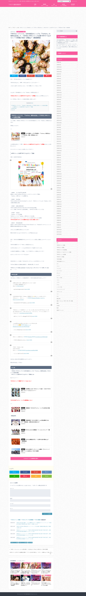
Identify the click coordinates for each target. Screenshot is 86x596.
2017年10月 (59, 234)
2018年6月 (59, 215)
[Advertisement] (43, 16)
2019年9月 (59, 180)
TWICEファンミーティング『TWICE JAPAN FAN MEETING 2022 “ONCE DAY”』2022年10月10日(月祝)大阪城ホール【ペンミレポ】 (33, 531)
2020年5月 (59, 162)
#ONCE (22, 286)
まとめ (13, 109)
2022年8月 (59, 101)
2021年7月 (59, 129)
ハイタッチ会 (59, 287)
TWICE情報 (37, 519)
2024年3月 (59, 62)
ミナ (57, 293)
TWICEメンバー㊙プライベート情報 (64, 252)
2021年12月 (59, 118)
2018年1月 (59, 227)
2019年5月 (59, 190)
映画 (57, 303)
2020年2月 (59, 169)
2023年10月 (59, 71)
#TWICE (18, 286)
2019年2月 (59, 197)
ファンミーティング (61, 289)
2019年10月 (59, 178)
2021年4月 (59, 136)
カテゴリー (73, 5)
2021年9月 (59, 125)
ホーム (35, 5)
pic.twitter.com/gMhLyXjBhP (32, 350)
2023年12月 (59, 67)
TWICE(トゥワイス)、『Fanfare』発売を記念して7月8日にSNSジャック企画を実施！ (29, 105)
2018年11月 (59, 204)
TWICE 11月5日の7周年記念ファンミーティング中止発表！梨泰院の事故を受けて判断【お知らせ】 (33, 527)
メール (12, 503)
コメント (12, 488)
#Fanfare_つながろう (40, 298)
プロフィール (59, 291)
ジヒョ (58, 266)
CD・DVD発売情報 (63, 5)
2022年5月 (59, 108)
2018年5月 (59, 217)
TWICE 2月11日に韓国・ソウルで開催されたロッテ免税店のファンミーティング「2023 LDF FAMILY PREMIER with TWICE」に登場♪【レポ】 (33, 523)
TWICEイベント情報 (15, 519)
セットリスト (59, 270)
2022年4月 (59, 111)
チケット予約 (59, 277)
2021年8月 (59, 127)
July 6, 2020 (27, 289)
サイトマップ (74, 1)
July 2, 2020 (32, 302)
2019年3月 (59, 194)
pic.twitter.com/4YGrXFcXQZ (23, 326)
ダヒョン (58, 273)
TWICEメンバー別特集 (44, 5)
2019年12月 (59, 173)
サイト (11, 508)
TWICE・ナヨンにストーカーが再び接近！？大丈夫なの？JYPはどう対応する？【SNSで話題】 (29, 549)
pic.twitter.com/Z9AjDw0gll (41, 336)
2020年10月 (59, 150)
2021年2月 (59, 141)
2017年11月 (59, 231)
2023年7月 (59, 76)
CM (57, 242)
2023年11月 (59, 69)
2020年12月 (59, 146)
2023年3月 (59, 85)
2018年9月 (59, 208)
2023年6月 (59, 78)
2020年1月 (59, 171)
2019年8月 (59, 183)
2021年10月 (59, 122)
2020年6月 (59, 159)
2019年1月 (59, 199)
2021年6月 (59, 132)
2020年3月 (59, 166)
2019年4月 (59, 192)
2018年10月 (59, 206)
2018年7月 (59, 213)
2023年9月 (59, 73)
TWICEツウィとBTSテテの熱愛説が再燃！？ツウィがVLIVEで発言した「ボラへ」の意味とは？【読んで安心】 (30, 553)
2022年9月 (59, 99)
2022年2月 (59, 115)
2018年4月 (59, 220)
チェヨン (58, 275)
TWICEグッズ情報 (60, 247)
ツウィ (58, 280)
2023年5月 (59, 80)
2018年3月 (59, 222)
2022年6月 (59, 106)
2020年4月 (59, 164)
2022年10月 (59, 97)
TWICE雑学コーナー (61, 261)
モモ (57, 296)
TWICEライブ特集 (54, 5)
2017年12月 (59, 229)
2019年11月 (59, 176)
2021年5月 (59, 134)
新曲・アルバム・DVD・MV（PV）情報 (65, 300)
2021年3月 (59, 139)
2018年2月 (59, 224)
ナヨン (58, 284)
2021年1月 (59, 143)
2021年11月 (59, 120)
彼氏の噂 (58, 298)
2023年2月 (59, 87)
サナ (57, 263)
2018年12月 (59, 201)
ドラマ (58, 282)
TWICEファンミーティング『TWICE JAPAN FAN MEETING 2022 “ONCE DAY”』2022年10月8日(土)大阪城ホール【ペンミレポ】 (33, 538)
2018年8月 (59, 211)
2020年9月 (59, 152)
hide (32, 102)
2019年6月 (59, 187)
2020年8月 (59, 155)
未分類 (58, 305)
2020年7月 (59, 157)
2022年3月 (59, 113)
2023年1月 (59, 90)
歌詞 (57, 307)
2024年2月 (59, 64)
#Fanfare (34, 298)
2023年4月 (59, 83)
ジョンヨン (59, 268)
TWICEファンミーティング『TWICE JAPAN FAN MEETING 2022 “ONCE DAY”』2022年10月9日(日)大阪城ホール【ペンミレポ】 (33, 534)
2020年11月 (59, 148)
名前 (11, 498)
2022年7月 (59, 104)
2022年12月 (59, 92)
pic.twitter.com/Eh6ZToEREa (26, 313)
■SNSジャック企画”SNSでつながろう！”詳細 (23, 106)
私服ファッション (60, 310)
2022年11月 (59, 94)
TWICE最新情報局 (26, 594)
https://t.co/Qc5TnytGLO (18, 299)
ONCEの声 (13, 108)
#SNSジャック (28, 325)
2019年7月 (59, 185)
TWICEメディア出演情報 (27, 519)
